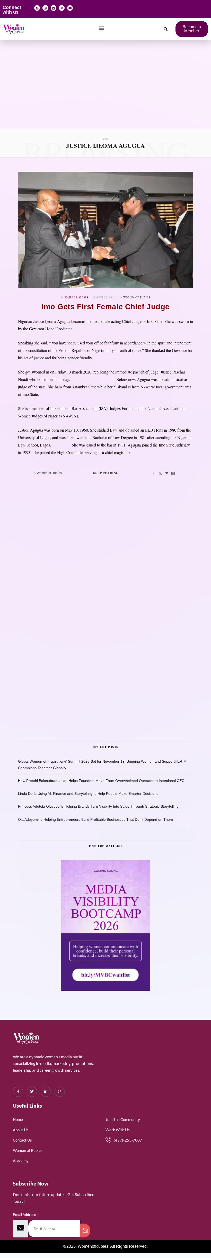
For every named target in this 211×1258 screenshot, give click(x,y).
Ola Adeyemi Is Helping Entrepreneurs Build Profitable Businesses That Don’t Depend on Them (95, 819)
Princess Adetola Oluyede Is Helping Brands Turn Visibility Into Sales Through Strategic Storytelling (98, 806)
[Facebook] (37, 8)
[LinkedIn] (46, 1092)
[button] (101, 29)
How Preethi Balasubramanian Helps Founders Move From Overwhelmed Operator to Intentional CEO (101, 781)
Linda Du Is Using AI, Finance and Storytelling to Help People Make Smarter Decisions (88, 793)
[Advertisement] (105, 90)
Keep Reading (106, 473)
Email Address (25, 1215)
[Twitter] (160, 473)
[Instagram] (45, 8)
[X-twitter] (62, 8)
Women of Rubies (136, 297)
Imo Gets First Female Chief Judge (105, 307)
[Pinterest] (166, 473)
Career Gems (77, 297)
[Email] (173, 473)
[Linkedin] (53, 8)
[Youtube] (70, 8)
